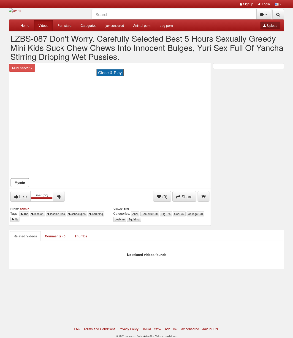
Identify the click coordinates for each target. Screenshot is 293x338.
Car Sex (179, 214)
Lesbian (120, 219)
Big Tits (166, 214)
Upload (271, 25)
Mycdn (20, 182)
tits (16, 219)
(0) (164, 196)
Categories (88, 25)
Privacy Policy (128, 329)
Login (265, 4)
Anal (135, 214)
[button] (278, 4)
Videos (43, 25)
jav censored (115, 25)
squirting (97, 214)
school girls (78, 214)
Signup (247, 4)
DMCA (146, 329)
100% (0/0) (44, 197)
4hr (25, 214)
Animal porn (142, 25)
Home (25, 25)
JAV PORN (210, 329)
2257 (158, 329)
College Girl (195, 214)
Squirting (134, 219)
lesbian (38, 214)
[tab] (25, 236)
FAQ (77, 329)
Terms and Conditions (99, 329)
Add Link (171, 329)
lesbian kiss (57, 214)
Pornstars (64, 25)
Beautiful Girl (150, 214)
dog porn (166, 25)
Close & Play (110, 72)
